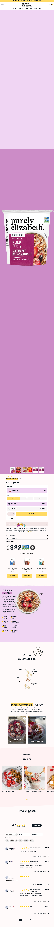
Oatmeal (21, 8)
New (40, 8)
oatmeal (31, 840)
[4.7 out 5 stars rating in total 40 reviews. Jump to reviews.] (9, 476)
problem (12, 840)
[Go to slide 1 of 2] (26, 799)
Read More (31, 531)
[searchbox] (10, 834)
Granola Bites (33, 8)
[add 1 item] (13, 513)
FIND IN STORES (10, 518)
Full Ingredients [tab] (10, 535)
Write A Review (37, 825)
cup (16, 840)
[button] (49, 4)
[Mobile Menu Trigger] (2, 4)
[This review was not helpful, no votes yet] (47, 856)
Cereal (26, 8)
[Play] (17, 730)
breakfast (26, 840)
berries (20, 840)
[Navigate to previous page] (17, 920)
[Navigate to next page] (37, 920)
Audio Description (12, 717)
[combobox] (24, 834)
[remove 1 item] (8, 513)
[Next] (51, 782)
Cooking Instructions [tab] (11, 538)
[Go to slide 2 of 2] (27, 799)
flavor (7, 840)
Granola (15, 8)
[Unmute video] (24, 718)
